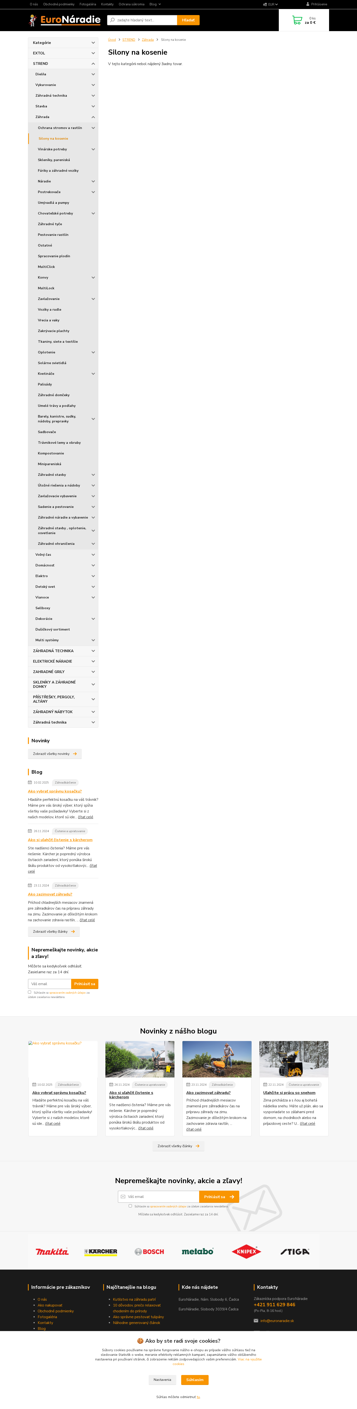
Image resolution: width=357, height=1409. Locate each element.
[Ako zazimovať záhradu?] (217, 1059)
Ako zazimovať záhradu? (50, 894)
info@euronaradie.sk (277, 1320)
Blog (153, 4)
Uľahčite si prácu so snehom (289, 1093)
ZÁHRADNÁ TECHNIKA (53, 651)
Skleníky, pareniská (54, 160)
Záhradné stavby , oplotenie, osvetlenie (62, 530)
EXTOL (39, 53)
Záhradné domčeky (53, 395)
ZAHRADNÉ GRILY (49, 671)
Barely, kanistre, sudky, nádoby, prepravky (57, 419)
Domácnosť (44, 565)
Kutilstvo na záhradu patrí (134, 1299)
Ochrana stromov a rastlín (60, 128)
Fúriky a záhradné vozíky (58, 170)
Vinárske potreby (52, 149)
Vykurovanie (45, 85)
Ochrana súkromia (131, 4)
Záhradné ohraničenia (56, 543)
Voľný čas (43, 554)
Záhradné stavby (52, 474)
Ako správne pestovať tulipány (138, 1317)
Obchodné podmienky (59, 4)
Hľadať (188, 20)
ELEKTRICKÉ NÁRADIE (52, 661)
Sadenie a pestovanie (56, 506)
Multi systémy (47, 640)
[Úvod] (65, 20)
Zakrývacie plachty (53, 331)
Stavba (41, 106)
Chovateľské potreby (55, 213)
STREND (40, 63)
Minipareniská (49, 464)
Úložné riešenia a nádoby (59, 485)
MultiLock (46, 288)
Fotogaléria (88, 4)
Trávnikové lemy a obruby (59, 442)
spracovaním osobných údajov (67, 993)
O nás (34, 4)
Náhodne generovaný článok (136, 1322)
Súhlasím (195, 1380)
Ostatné (45, 245)
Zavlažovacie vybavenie (57, 496)
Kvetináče (46, 373)
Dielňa (40, 74)
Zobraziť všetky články (50, 931)
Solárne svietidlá (52, 363)
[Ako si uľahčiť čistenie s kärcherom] (140, 1059)
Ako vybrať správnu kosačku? (55, 791)
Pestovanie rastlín (53, 234)
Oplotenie (46, 352)
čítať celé (85, 817)
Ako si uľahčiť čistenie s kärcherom (60, 840)
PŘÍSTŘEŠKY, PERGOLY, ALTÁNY (54, 699)
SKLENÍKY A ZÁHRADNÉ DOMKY (54, 684)
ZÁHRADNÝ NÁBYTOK (53, 711)
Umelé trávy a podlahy (57, 405)
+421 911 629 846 (274, 1304)
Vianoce (42, 597)
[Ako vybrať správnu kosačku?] (63, 1059)
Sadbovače (47, 432)
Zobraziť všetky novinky (51, 753)
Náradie (44, 181)
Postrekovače (49, 192)
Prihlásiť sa (84, 984)
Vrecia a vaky (48, 320)
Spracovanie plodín (54, 256)
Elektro (41, 576)
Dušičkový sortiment (52, 629)
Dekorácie (43, 618)
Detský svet (45, 586)
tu (198, 1397)
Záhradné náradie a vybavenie (63, 517)
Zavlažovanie (49, 299)
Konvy (43, 277)
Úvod (112, 40)
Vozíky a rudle (49, 309)
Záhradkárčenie (65, 783)
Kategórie (42, 42)
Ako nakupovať (50, 1305)
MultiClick (46, 267)
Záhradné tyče (50, 224)
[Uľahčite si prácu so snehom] (294, 1059)
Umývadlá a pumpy (53, 202)
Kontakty (107, 4)
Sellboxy (42, 608)
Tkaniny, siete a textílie (58, 341)
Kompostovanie (51, 453)
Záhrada (42, 117)
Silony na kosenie (53, 138)
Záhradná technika (51, 95)
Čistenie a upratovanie (70, 831)
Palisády (45, 384)
